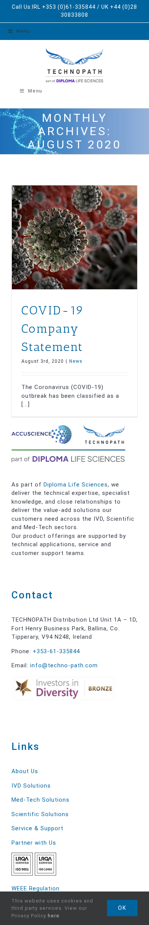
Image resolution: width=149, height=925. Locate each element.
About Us (24, 771)
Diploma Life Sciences (76, 484)
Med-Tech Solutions (40, 799)
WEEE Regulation (35, 888)
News (76, 361)
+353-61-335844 (56, 651)
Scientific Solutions (40, 814)
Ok (122, 908)
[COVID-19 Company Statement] (74, 237)
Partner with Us (33, 842)
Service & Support (37, 828)
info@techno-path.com (64, 665)
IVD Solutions (31, 785)
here (54, 916)
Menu (23, 31)
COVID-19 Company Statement (52, 328)
